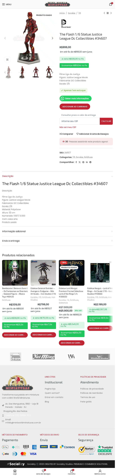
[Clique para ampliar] (7, 59)
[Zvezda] (15, 357)
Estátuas (88, 157)
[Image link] (17, 382)
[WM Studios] (71, 357)
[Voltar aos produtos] (107, 13)
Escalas (71, 13)
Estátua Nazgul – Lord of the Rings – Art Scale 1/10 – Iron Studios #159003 (100, 291)
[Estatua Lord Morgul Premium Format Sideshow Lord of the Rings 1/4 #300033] (71, 273)
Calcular (106, 121)
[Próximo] (111, 13)
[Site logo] (57, 4)
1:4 (68, 300)
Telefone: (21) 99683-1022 (18, 415)
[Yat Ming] (43, 357)
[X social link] (79, 162)
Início (62, 13)
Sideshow (63, 302)
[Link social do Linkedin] (87, 162)
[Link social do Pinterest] (83, 162)
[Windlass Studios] (99, 357)
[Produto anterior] (104, 13)
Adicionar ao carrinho (74, 106)
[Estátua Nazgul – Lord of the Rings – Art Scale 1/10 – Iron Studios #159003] (100, 273)
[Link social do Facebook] (76, 162)
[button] (5, 38)
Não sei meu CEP (68, 127)
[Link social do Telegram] (90, 162)
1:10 (40, 297)
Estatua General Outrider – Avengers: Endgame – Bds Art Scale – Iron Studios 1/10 (43, 291)
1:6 (80, 13)
